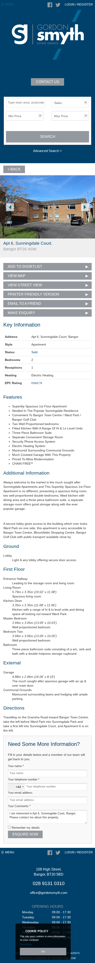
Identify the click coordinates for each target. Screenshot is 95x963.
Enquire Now (25, 834)
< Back (14, 169)
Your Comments (19, 806)
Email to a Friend (24, 303)
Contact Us (47, 82)
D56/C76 (36, 383)
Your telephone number (23, 779)
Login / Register (79, 4)
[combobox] (16, 786)
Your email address (20, 792)
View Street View (25, 285)
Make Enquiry (21, 313)
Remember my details (26, 827)
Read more (26, 944)
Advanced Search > (47, 151)
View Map (16, 276)
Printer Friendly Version (33, 294)
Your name (16, 766)
